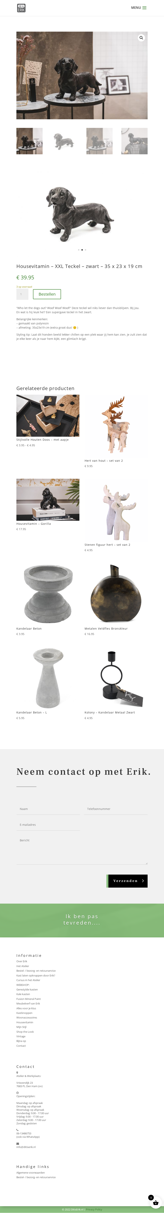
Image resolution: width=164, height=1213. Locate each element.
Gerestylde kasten (27, 989)
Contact (21, 1045)
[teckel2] (82, 255)
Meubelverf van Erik (28, 1003)
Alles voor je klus (26, 1008)
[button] (141, 37)
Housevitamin (24, 1022)
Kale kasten (23, 994)
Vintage (20, 1036)
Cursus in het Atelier (28, 980)
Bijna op (21, 1041)
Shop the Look (25, 1031)
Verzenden (125, 881)
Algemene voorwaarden (30, 1172)
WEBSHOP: (22, 985)
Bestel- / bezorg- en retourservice (36, 970)
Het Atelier (22, 966)
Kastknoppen (24, 1013)
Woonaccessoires (26, 1017)
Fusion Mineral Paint (28, 999)
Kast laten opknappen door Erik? (35, 975)
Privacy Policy (94, 1209)
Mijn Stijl (21, 1027)
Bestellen (47, 294)
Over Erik (21, 961)
